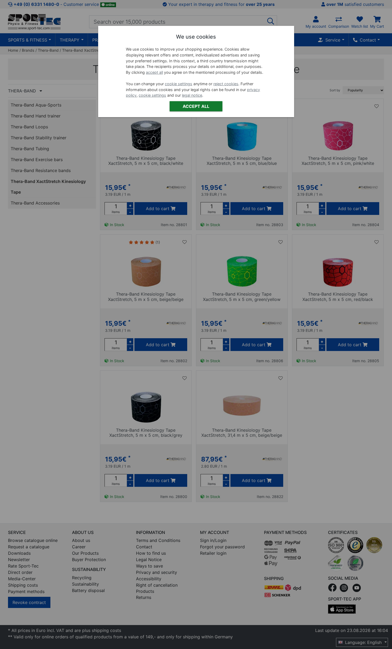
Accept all (196, 106)
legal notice (192, 95)
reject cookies (225, 83)
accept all (154, 72)
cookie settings (178, 83)
